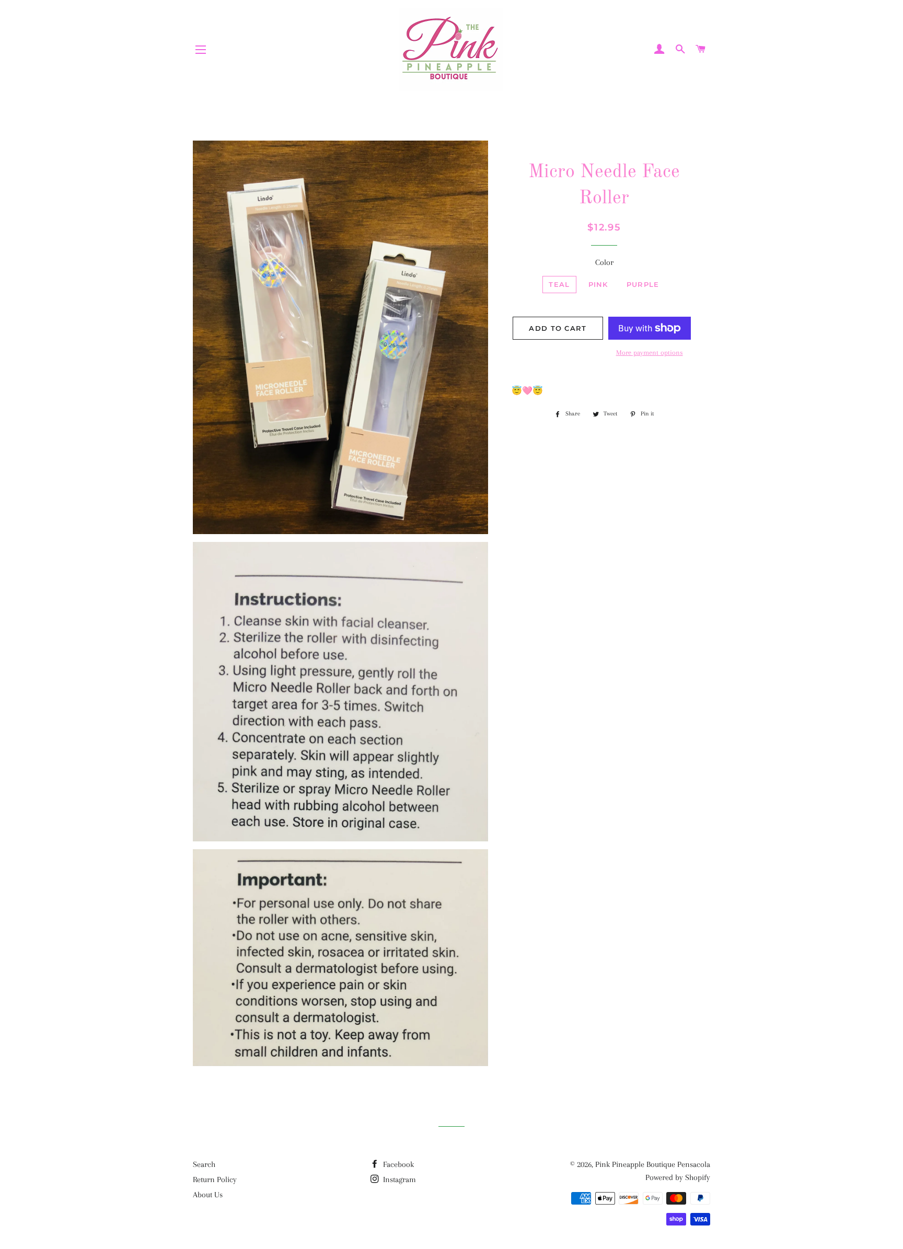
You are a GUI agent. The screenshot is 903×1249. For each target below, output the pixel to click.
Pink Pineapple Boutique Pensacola (652, 1164)
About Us (208, 1194)
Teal (559, 284)
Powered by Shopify (677, 1177)
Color (604, 262)
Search (204, 1164)
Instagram (398, 1179)
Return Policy (215, 1179)
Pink (598, 284)
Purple (643, 284)
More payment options (649, 352)
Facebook (397, 1164)
